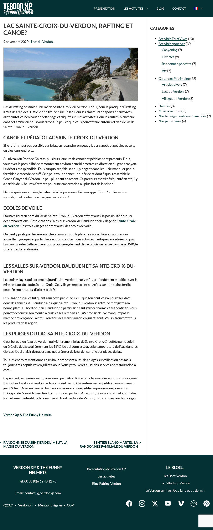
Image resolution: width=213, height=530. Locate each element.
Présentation (104, 8)
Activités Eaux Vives (173, 39)
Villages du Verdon (175, 98)
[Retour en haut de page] (189, 518)
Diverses (168, 57)
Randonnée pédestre (177, 64)
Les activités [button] (133, 8)
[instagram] (142, 503)
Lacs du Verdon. (42, 42)
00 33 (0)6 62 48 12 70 (40, 481)
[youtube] (168, 503)
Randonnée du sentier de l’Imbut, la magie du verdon (35, 444)
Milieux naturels (170, 111)
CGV (70, 505)
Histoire (164, 106)
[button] (199, 8)
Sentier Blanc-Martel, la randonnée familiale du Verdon (109, 444)
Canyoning (169, 50)
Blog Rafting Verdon (106, 483)
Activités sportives (172, 44)
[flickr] (194, 503)
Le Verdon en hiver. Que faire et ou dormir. (175, 490)
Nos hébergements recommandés (182, 116)
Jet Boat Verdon (175, 476)
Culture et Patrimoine (174, 78)
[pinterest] (206, 503)
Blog (160, 8)
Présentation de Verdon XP (106, 469)
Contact (179, 8)
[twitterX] (155, 503)
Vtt (164, 71)
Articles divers (172, 84)
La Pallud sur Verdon (175, 483)
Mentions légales (50, 505)
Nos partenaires (170, 121)
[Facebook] (129, 503)
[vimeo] (181, 503)
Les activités (106, 476)
